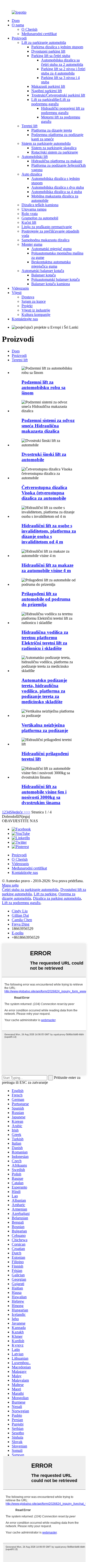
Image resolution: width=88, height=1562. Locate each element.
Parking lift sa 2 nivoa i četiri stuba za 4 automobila (63, 71)
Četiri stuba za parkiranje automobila (30, 890)
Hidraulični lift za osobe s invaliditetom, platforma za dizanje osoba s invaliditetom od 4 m (49, 533)
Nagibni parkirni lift (46, 91)
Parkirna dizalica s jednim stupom (57, 47)
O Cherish (29, 29)
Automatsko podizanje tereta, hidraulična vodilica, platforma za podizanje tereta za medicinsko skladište (44, 691)
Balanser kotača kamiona (50, 284)
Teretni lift (29, 126)
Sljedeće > (18, 812)
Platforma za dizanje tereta (51, 130)
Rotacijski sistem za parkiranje (54, 152)
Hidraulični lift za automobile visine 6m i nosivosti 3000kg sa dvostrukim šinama (44, 794)
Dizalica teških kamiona (40, 205)
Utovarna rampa (34, 209)
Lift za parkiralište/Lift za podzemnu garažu (50, 102)
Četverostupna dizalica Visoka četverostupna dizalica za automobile (44, 493)
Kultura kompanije (36, 314)
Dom (16, 21)
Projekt (27, 306)
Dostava (28, 297)
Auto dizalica (32, 174)
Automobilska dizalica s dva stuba (57, 187)
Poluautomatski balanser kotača (55, 279)
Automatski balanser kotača (43, 271)
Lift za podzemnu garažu (21, 903)
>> (28, 812)
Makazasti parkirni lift (48, 86)
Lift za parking (45, 894)
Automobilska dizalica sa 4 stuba (56, 192)
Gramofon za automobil (40, 218)
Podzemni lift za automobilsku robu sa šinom (44, 387)
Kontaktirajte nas (25, 319)
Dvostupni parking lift (48, 51)
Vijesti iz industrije (36, 310)
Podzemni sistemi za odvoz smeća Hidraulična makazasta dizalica (48, 426)
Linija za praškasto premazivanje (47, 227)
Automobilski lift (35, 157)
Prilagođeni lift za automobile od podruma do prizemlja (46, 599)
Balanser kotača (43, 275)
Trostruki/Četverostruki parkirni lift (58, 95)
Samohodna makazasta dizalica (45, 240)
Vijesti (17, 293)
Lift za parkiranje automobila (44, 42)
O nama (18, 25)
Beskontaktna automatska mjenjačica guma (51, 264)
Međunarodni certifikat (39, 34)
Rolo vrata (30, 214)
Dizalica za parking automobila (57, 898)
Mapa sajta (10, 885)
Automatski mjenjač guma (51, 249)
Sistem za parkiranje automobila (46, 143)
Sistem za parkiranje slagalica (54, 148)
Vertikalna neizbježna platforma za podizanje (45, 727)
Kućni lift (29, 222)
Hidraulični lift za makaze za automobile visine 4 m (47, 568)
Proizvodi (19, 38)
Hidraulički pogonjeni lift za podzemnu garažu (62, 110)
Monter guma (32, 244)
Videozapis (20, 288)
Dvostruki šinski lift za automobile (44, 457)
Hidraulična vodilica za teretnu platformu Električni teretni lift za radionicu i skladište (45, 640)
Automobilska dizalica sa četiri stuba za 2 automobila (62, 62)
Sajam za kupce (34, 301)
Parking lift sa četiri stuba (50, 56)
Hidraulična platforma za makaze (56, 161)
